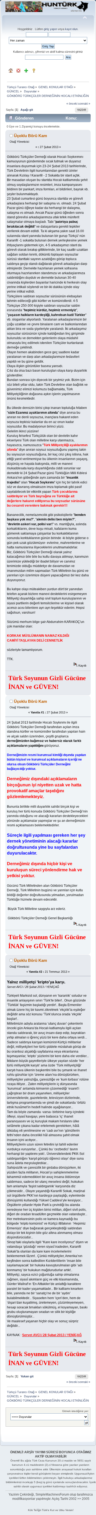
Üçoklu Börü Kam (30, 135)
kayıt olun (71, 29)
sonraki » (84, 103)
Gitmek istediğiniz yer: (75, 1411)
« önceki (71, 103)
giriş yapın (50, 29)
